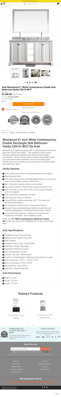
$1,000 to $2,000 (9, 6)
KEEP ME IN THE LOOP (45, 349)
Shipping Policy (16, 366)
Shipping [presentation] (12, 132)
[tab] (5, 132)
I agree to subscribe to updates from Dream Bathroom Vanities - (31, 351)
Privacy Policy (45, 351)
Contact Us (44, 361)
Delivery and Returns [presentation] (22, 132)
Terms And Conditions (16, 369)
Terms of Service (16, 372)
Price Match (16, 364)
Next (50, 73)
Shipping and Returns (44, 364)
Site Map (45, 366)
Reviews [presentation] (32, 132)
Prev (11, 73)
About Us (16, 361)
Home (2, 6)
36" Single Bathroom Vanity (16, 315)
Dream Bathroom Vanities (9, 388)
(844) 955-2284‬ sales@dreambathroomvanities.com (31, 382)
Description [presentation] (4, 132)
